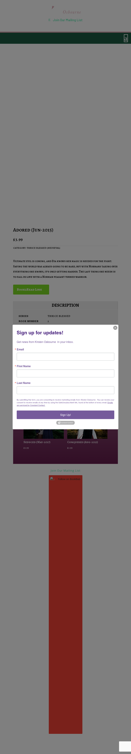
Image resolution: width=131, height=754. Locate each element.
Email (20, 349)
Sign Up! (65, 415)
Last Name (24, 382)
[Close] (115, 328)
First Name (24, 366)
